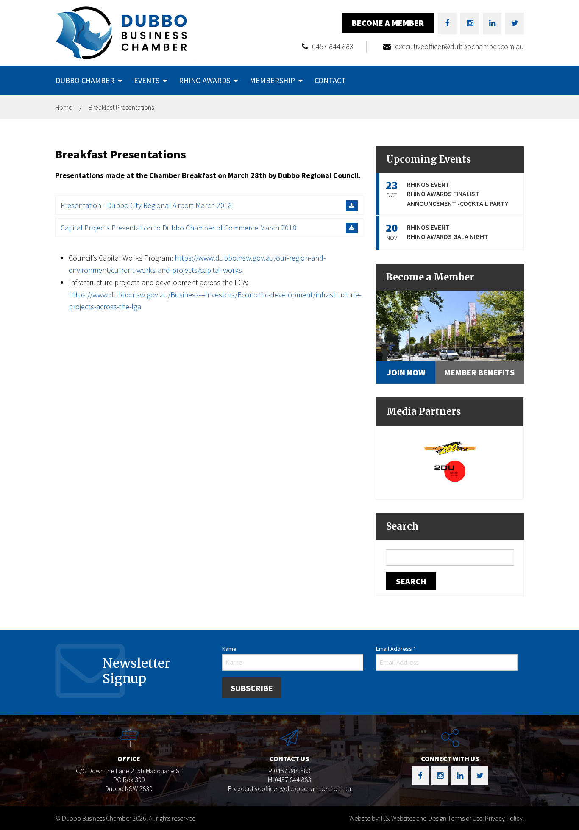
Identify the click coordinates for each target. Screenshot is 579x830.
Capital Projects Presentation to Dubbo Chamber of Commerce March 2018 (178, 228)
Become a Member (388, 22)
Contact (330, 80)
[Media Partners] (450, 447)
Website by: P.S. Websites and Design (397, 818)
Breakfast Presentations (121, 107)
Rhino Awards (204, 80)
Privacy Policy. (504, 818)
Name (229, 648)
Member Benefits (479, 372)
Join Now (406, 372)
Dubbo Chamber (85, 80)
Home (64, 107)
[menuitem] (88, 80)
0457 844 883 (333, 46)
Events (146, 80)
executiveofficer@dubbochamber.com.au (459, 46)
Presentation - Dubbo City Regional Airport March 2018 (146, 205)
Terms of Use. (466, 818)
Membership (272, 80)
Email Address (396, 648)
